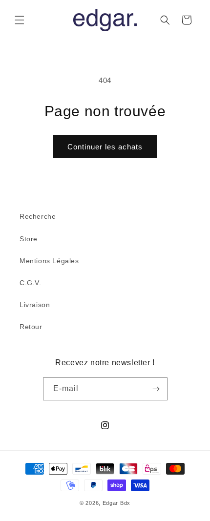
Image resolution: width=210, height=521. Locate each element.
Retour (31, 327)
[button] (19, 20)
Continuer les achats (105, 147)
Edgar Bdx (116, 503)
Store (29, 239)
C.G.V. (31, 283)
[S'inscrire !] (156, 388)
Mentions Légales (49, 261)
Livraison (35, 305)
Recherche (38, 216)
